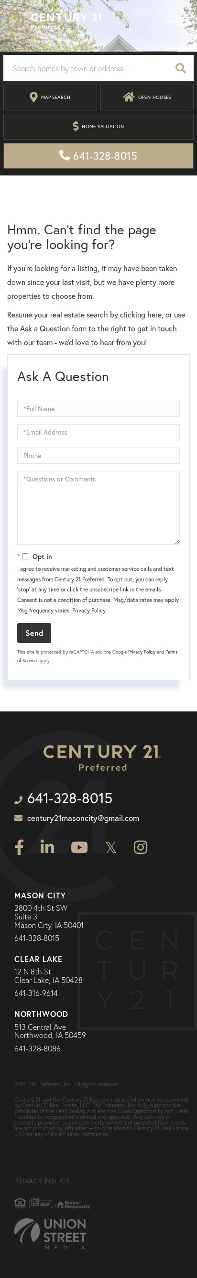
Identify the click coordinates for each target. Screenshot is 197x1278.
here (154, 314)
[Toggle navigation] (180, 21)
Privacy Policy (88, 610)
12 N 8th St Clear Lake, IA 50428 (48, 976)
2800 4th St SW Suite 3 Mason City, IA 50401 (49, 916)
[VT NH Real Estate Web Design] (50, 1233)
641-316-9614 (36, 993)
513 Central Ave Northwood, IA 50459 (50, 1031)
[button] (181, 68)
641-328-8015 (36, 938)
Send (34, 633)
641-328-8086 (37, 1049)
